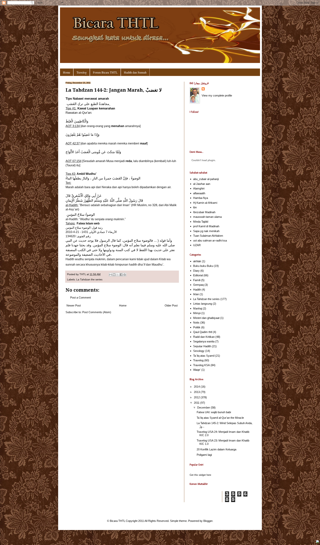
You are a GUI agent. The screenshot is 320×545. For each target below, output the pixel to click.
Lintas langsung (202, 303)
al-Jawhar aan (201, 183)
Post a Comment (80, 297)
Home (66, 72)
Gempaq (198, 284)
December (204, 407)
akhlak (197, 261)
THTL (83, 274)
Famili (196, 280)
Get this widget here (200, 475)
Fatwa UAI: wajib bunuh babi (214, 412)
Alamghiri (198, 188)
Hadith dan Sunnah (135, 72)
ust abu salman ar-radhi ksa (210, 240)
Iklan (196, 294)
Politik (196, 327)
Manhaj (197, 308)
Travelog (81, 72)
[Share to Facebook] (121, 274)
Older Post (171, 305)
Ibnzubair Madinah (204, 212)
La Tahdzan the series (89, 279)
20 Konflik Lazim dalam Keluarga (216, 449)
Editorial (198, 275)
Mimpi (197, 313)
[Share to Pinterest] (124, 274)
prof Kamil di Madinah (206, 226)
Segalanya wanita (203, 341)
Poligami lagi (204, 454)
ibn (195, 207)
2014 (197, 386)
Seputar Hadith (202, 346)
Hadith (197, 289)
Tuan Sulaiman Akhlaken (208, 235)
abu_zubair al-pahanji (206, 179)
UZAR (197, 245)
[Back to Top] (317, 542)
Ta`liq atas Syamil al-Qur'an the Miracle (220, 417)
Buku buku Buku (203, 265)
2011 (197, 402)
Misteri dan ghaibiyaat (206, 317)
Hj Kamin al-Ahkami (205, 202)
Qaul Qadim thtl (202, 332)
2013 (197, 392)
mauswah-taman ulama (207, 216)
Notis (196, 322)
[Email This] (110, 274)
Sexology (198, 350)
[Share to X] (117, 274)
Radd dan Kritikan (204, 336)
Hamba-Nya (200, 197)
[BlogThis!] (114, 274)
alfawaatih (199, 193)
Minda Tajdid (200, 221)
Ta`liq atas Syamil (203, 355)
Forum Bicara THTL (105, 72)
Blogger (207, 520)
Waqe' (197, 369)
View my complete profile (217, 95)
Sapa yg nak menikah (206, 231)
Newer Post (73, 305)
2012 (197, 397)
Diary (196, 270)
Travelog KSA (201, 365)
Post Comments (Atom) (96, 312)
